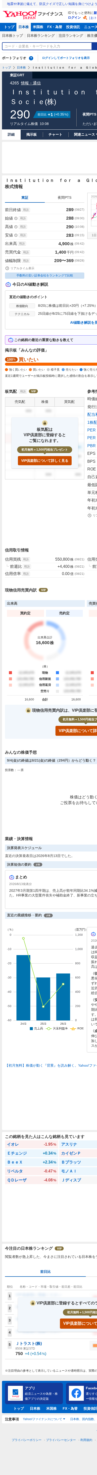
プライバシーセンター (61, 1440)
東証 (24, 197)
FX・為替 (54, 27)
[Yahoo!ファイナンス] (33, 12)
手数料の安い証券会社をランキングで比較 (44, 275)
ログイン (74, 17)
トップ (9, 27)
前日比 (45, 1272)
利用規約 (86, 1440)
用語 (26, 210)
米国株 (38, 27)
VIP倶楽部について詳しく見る (44, 461)
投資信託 (73, 27)
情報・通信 (31, 83)
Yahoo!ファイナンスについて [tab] (42, 1419)
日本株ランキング (41, 36)
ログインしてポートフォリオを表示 (66, 58)
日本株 (23, 27)
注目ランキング (71, 36)
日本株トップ (12, 36)
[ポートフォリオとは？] (31, 58)
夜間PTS (64, 197)
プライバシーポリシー (27, 1440)
